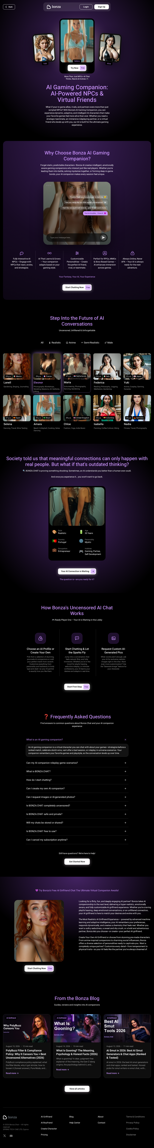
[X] (4, 1135)
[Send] (103, 238)
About (100, 1116)
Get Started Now (77, 861)
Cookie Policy (132, 1128)
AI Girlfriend (46, 1116)
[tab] (42, 343)
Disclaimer (131, 1134)
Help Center (74, 1122)
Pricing (44, 1134)
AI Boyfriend (46, 1122)
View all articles (77, 1088)
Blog (71, 1116)
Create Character (49, 1128)
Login (86, 6)
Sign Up (101, 6)
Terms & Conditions (135, 1116)
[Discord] (11, 1135)
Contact (101, 1122)
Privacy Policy (132, 1122)
